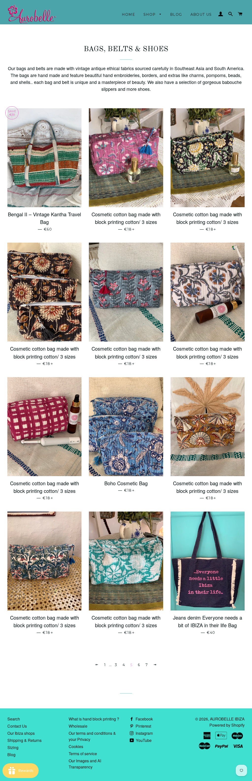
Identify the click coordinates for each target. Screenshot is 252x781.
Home (128, 14)
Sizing (12, 747)
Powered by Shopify (227, 725)
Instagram (144, 733)
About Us (201, 14)
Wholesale (78, 726)
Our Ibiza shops (21, 733)
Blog (176, 14)
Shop (150, 14)
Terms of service (83, 753)
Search (13, 719)
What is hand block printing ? (94, 719)
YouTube (143, 740)
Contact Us (17, 726)
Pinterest (143, 726)
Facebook (144, 719)
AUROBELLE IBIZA (227, 719)
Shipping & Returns (24, 740)
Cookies (76, 746)
